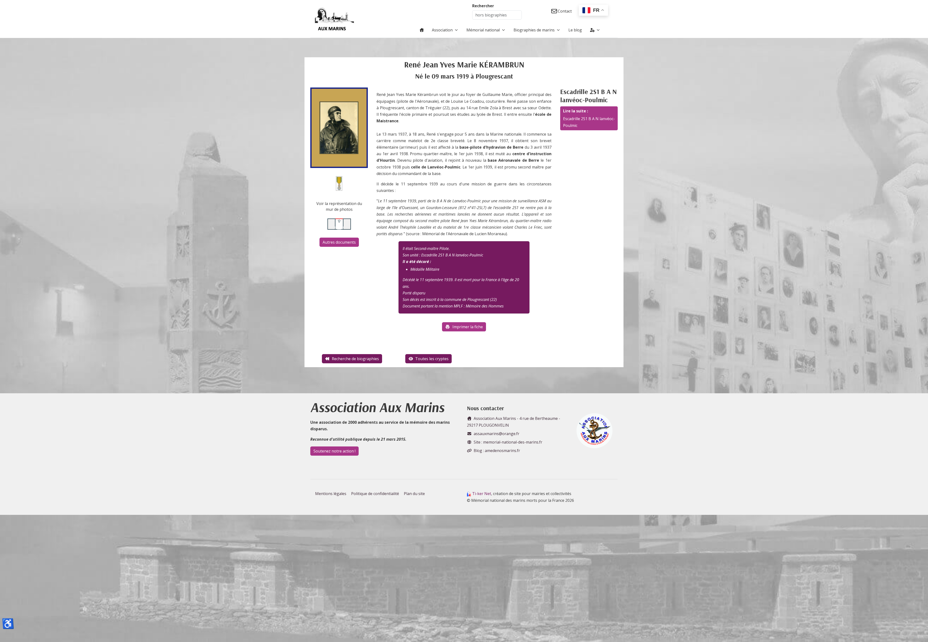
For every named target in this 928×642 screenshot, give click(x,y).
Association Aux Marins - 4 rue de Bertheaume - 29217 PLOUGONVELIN (513, 422)
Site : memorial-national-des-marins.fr (508, 442)
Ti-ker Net (481, 493)
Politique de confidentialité (375, 493)
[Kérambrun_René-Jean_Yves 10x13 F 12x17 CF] (339, 127)
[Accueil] (421, 30)
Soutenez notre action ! (334, 451)
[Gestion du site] (595, 30)
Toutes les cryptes (432, 358)
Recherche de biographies (355, 358)
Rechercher (483, 5)
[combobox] (497, 15)
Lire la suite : (575, 111)
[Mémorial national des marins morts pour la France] (334, 19)
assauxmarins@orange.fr (496, 433)
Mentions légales (330, 493)
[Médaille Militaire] (339, 183)
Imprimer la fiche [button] (467, 326)
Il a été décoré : (417, 261)
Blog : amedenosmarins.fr (497, 450)
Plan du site (414, 493)
